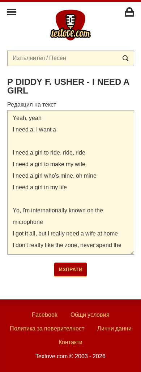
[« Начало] (70, 24)
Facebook (44, 315)
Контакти (70, 342)
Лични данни (114, 328)
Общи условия (90, 315)
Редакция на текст (31, 104)
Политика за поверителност (47, 328)
